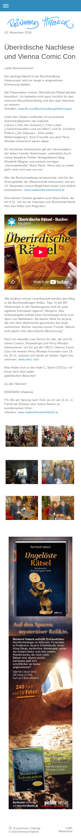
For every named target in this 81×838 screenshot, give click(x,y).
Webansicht (65, 831)
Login (69, 827)
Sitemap (35, 828)
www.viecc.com (28, 359)
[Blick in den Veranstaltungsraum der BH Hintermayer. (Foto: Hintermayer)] (58, 436)
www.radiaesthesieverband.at (44, 190)
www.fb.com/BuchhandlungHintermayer (45, 108)
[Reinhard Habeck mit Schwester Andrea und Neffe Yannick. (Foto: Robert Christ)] (58, 472)
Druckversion (21, 828)
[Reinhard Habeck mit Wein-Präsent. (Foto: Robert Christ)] (22, 508)
